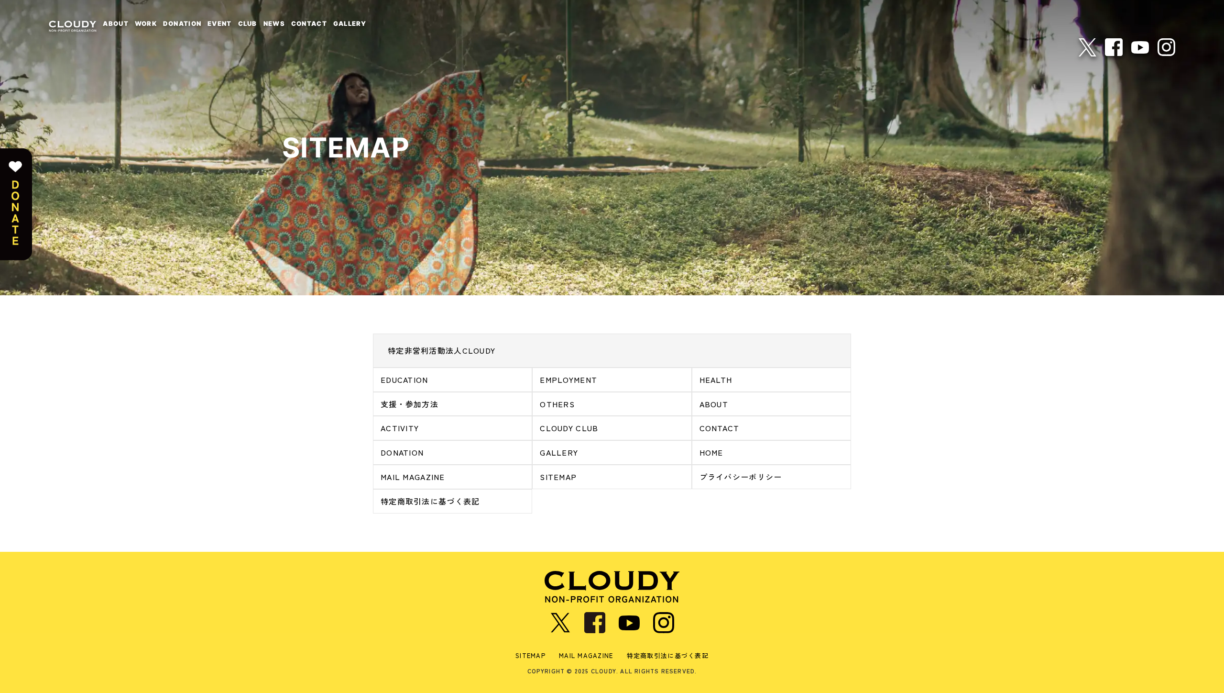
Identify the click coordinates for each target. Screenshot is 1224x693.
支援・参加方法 (409, 404)
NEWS (274, 23)
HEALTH (715, 379)
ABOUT (115, 23)
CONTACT (309, 23)
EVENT (219, 23)
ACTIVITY (400, 428)
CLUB (247, 23)
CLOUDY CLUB (569, 428)
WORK (146, 23)
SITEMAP (558, 476)
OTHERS (557, 404)
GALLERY (350, 23)
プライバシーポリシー (740, 476)
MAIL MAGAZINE (413, 476)
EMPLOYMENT (568, 379)
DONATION (182, 23)
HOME (711, 452)
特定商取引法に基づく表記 (430, 501)
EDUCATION (404, 379)
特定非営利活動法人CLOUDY (441, 350)
